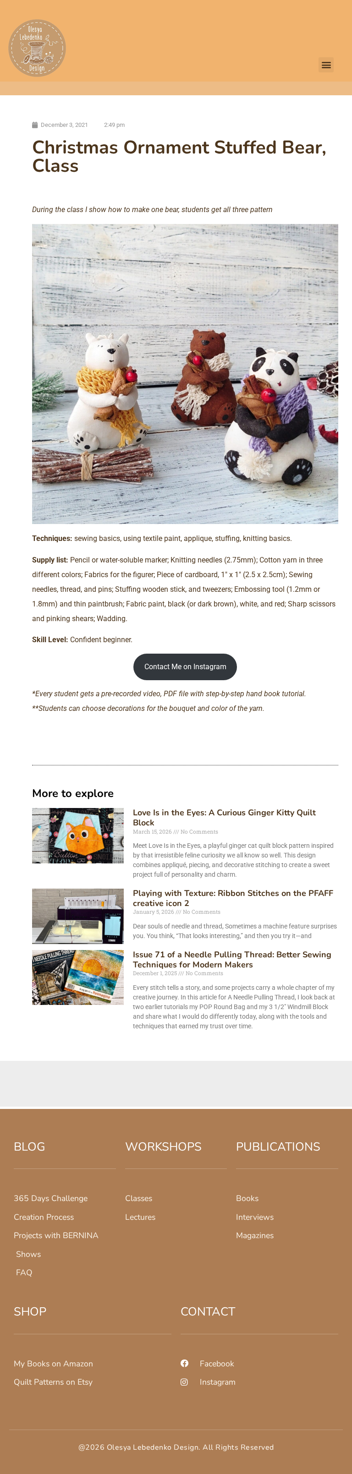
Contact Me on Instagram (185, 666)
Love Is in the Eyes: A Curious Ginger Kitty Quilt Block (224, 817)
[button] (326, 64)
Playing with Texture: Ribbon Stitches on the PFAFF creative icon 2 (233, 898)
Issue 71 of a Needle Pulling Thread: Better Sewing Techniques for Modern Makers (232, 959)
